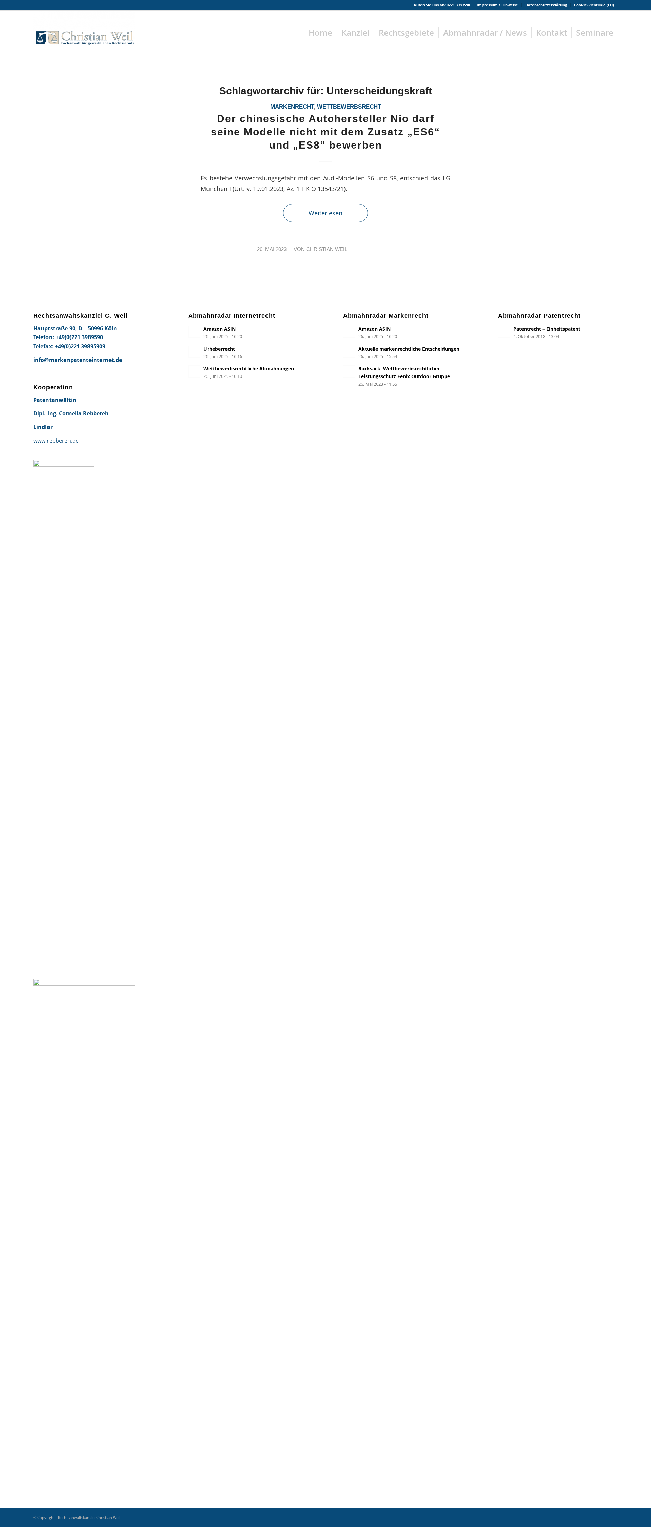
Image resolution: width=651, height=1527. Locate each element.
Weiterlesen (325, 213)
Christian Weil (326, 249)
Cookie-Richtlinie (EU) (594, 4)
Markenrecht (292, 106)
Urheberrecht (219, 349)
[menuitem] (497, 5)
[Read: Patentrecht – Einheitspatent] (504, 332)
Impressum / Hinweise (497, 4)
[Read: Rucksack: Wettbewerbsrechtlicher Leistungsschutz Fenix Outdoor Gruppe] (349, 371)
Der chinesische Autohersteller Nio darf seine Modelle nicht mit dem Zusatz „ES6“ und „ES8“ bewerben (325, 132)
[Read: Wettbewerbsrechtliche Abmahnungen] (194, 371)
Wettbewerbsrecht (349, 106)
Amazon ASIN (219, 329)
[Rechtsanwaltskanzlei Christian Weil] (84, 33)
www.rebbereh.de (56, 440)
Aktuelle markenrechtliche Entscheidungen (408, 349)
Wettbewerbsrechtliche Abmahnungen (248, 368)
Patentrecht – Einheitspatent (546, 329)
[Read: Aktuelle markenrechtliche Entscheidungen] (349, 352)
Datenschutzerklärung (546, 4)
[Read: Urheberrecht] (194, 352)
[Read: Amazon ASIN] (194, 332)
